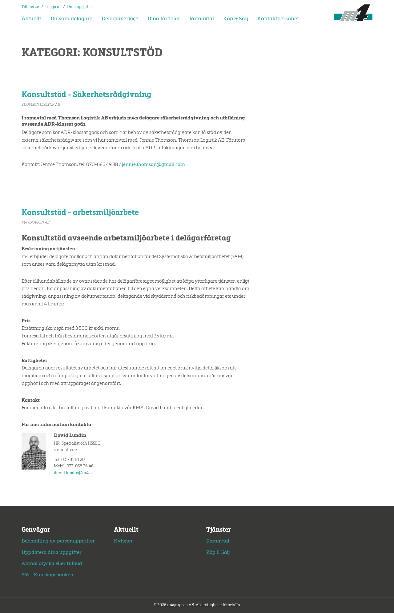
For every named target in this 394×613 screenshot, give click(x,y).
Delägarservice (120, 19)
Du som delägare (71, 19)
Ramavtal (201, 19)
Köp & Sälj (235, 19)
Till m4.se (30, 7)
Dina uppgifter (80, 7)
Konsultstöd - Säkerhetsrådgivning (86, 95)
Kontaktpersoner (278, 19)
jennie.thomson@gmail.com (153, 164)
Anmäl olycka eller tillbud (52, 563)
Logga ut (53, 7)
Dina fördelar (163, 19)
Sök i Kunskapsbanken (47, 575)
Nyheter (123, 541)
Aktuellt (31, 19)
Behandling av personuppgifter (58, 541)
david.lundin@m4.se (74, 473)
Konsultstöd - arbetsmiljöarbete (80, 213)
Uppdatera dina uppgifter (52, 552)
